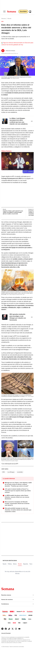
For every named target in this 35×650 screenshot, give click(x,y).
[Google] (2, 629)
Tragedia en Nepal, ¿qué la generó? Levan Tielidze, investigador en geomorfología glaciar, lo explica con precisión (13, 212)
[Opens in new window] (6, 629)
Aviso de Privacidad (7, 633)
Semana (3, 18)
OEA (3, 472)
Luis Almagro (10, 472)
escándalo (20, 472)
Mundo (9, 18)
